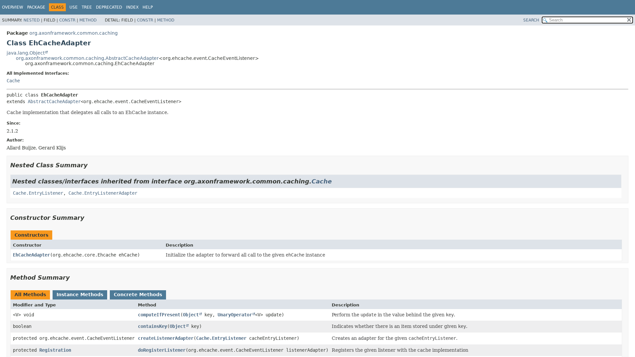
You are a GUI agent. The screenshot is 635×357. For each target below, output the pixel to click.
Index (132, 7)
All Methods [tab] (30, 294)
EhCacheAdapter (31, 255)
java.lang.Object (26, 53)
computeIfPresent (159, 314)
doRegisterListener (162, 350)
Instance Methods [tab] (80, 294)
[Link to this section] (92, 165)
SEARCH (531, 20)
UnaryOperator (235, 314)
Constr (67, 20)
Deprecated (109, 7)
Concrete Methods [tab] (138, 294)
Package (36, 7)
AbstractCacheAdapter (54, 101)
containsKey (152, 326)
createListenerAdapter (165, 338)
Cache (13, 80)
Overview (12, 7)
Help (148, 7)
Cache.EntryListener (38, 193)
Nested (31, 20)
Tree (87, 7)
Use (73, 7)
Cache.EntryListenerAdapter (102, 193)
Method (88, 20)
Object (191, 314)
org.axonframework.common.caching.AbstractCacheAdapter (87, 58)
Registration (55, 350)
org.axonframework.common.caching (73, 33)
